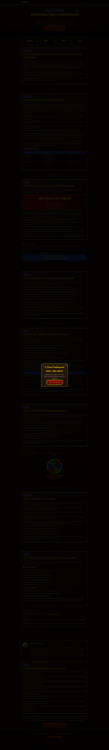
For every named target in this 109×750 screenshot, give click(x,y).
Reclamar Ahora (54, 382)
